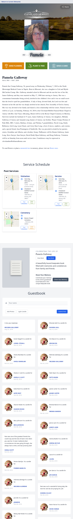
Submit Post (62, 311)
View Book (40, 258)
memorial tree (25, 148)
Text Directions (24, 202)
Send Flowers (32, 227)
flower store (54, 148)
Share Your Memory (60, 279)
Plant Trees (31, 202)
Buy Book (51, 258)
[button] (11, 181)
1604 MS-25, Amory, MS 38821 (28, 196)
